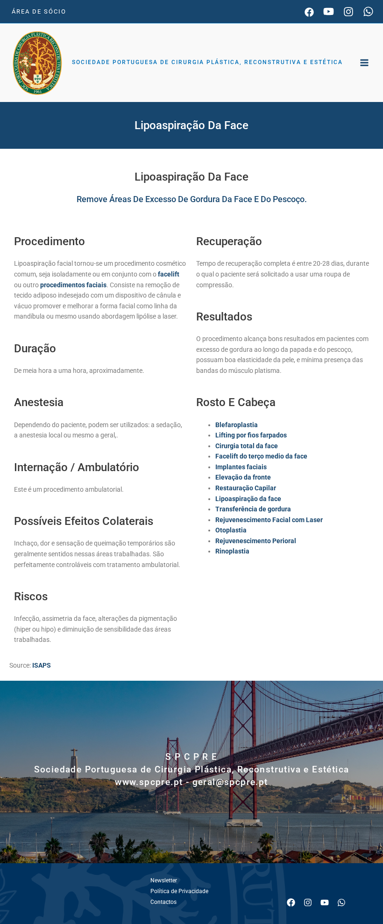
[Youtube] (328, 11)
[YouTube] (324, 902)
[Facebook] (309, 12)
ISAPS (41, 665)
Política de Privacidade (179, 891)
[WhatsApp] (368, 11)
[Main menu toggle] (364, 63)
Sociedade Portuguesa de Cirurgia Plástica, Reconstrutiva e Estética (207, 62)
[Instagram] (348, 12)
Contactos (163, 902)
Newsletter (163, 880)
